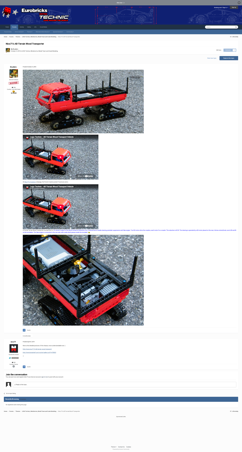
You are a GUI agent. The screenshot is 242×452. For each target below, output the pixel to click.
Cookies (128, 447)
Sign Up (234, 7)
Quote (28, 330)
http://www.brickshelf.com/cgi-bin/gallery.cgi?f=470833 (39, 352)
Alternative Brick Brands (42, 32)
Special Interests (57, 32)
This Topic (228, 27)
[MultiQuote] (24, 330)
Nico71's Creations (30, 182)
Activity (22, 27)
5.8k (14, 87)
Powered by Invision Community (121, 449)
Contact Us (121, 447)
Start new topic (211, 58)
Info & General (19, 32)
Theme (113, 447)
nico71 (13, 342)
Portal (7, 27)
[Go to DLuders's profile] (8, 50)
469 (14, 362)
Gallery (29, 27)
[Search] (236, 27)
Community (69, 32)
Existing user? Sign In (220, 7)
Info (35, 27)
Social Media (43, 27)
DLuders (15, 49)
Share (219, 50)
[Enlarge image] (83, 101)
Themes (29, 32)
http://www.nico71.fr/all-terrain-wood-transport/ (37, 349)
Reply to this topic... (22, 384)
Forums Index (8, 32)
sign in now (44, 377)
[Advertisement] (121, 431)
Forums (14, 27)
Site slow (119, 2)
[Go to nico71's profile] (13, 348)
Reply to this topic (228, 58)
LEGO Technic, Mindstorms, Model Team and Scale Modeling (40, 51)
